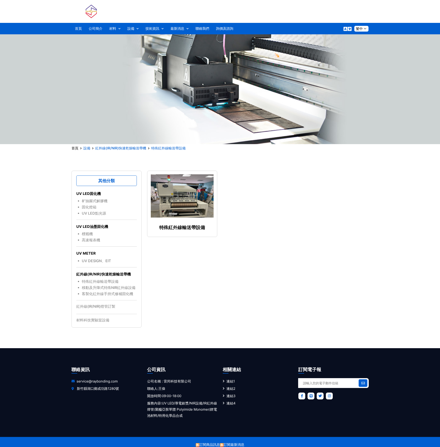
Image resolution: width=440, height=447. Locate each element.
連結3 (231, 396)
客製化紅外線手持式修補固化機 (107, 293)
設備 (130, 28)
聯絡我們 (202, 28)
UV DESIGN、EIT (96, 261)
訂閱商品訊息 (209, 444)
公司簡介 (95, 28)
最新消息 (177, 28)
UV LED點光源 (94, 213)
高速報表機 (91, 240)
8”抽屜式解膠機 (94, 201)
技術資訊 (152, 28)
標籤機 (87, 234)
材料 (112, 28)
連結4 (231, 403)
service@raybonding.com (97, 381)
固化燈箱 (89, 207)
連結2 (230, 388)
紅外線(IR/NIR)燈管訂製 (95, 306)
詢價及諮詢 (224, 28)
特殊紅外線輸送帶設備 (100, 281)
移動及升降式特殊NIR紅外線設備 (108, 287)
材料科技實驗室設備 (92, 320)
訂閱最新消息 (234, 444)
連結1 (230, 381)
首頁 (78, 28)
